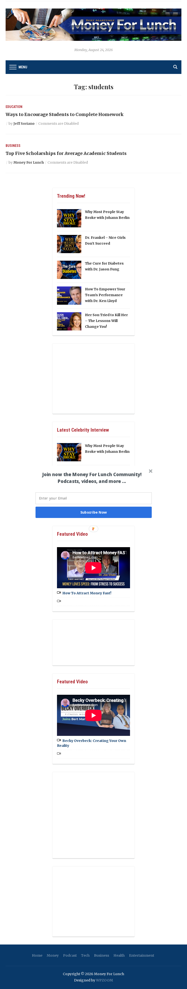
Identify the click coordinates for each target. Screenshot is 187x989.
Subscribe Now (93, 512)
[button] (92, 478)
